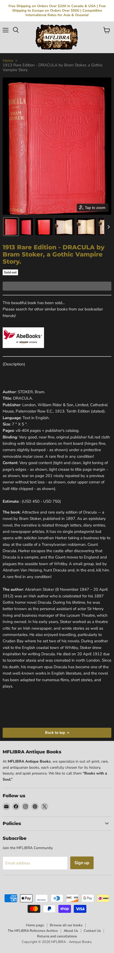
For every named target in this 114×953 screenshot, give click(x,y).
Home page (35, 925)
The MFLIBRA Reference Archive (33, 930)
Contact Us (92, 930)
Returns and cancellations (57, 936)
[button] (10, 227)
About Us (71, 930)
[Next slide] (108, 226)
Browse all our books (66, 925)
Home (8, 60)
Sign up (81, 863)
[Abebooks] (23, 351)
